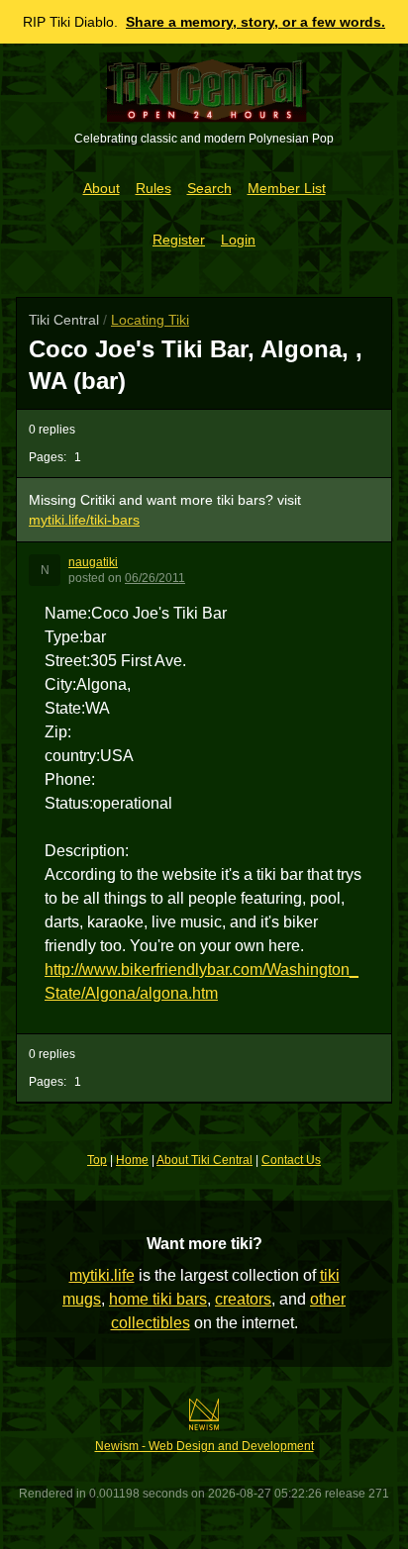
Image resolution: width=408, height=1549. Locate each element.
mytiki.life (102, 1275)
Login (238, 239)
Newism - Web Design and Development (204, 1446)
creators (243, 1299)
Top (97, 1160)
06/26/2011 (155, 578)
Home (132, 1160)
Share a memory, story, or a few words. (255, 22)
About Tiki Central (204, 1160)
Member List (287, 188)
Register (179, 239)
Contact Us (291, 1160)
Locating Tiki (150, 320)
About (101, 188)
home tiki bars (158, 1299)
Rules (153, 188)
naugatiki (93, 562)
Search (209, 188)
